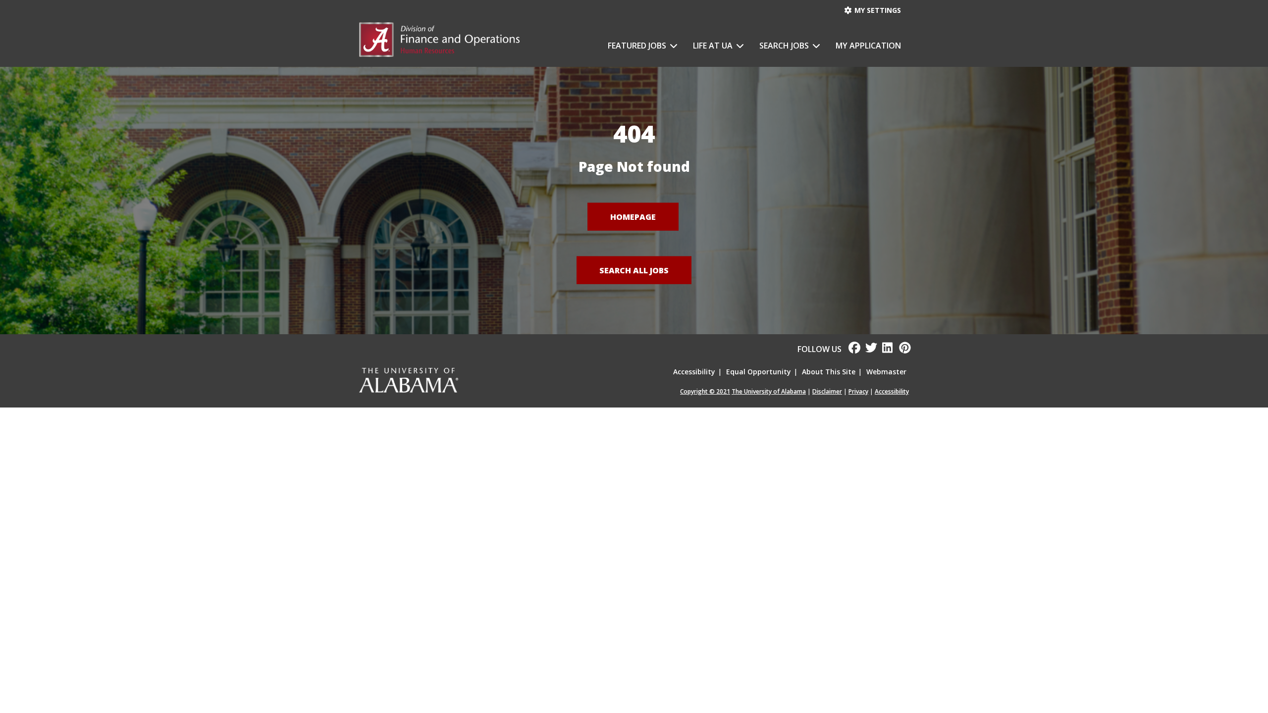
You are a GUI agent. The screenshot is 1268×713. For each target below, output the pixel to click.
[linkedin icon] (885, 349)
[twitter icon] (868, 349)
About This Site (828, 371)
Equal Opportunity (758, 371)
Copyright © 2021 (705, 391)
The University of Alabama (769, 391)
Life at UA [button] (714, 45)
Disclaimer (827, 391)
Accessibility (694, 371)
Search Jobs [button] (785, 45)
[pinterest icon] (901, 349)
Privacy (858, 391)
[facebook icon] (851, 349)
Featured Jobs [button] (638, 45)
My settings (876, 10)
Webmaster (886, 371)
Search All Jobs (634, 269)
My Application (868, 45)
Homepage (633, 216)
